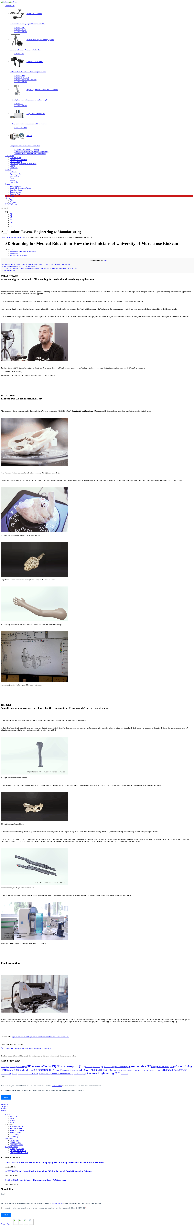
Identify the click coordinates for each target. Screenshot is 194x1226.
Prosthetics (33, 1074)
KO (11, 222)
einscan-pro (67, 1070)
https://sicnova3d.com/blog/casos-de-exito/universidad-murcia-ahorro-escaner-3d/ (40, 1037)
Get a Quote (9, 196)
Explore (8, 170)
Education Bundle (16, 1126)
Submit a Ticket (15, 194)
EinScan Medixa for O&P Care (25, 80)
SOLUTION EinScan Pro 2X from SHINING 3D (19, 266)
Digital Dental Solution (18, 1151)
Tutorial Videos (15, 192)
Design (12, 166)
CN (11, 226)
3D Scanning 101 (109, 1067)
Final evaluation (8, 270)
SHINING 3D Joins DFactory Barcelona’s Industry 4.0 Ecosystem (35, 1180)
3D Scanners (9, 6)
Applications (9, 156)
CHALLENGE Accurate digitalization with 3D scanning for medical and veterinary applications (36, 264)
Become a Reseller (16, 1145)
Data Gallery (14, 176)
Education (44, 1069)
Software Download (17, 1130)
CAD (154, 1067)
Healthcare (14, 168)
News (12, 178)
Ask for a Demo (15, 1143)
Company (8, 198)
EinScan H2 (18, 104)
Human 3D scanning (175, 1069)
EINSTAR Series (20, 128)
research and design (80, 1074)
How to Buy (14, 182)
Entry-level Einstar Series (19, 1153)
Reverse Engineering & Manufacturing (23, 164)
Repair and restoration (62, 1074)
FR (11, 218)
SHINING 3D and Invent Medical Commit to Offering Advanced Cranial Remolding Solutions (48, 1171)
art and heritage (122, 1067)
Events (12, 180)
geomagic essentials (141, 1070)
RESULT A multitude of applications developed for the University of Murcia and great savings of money (39, 268)
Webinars (13, 172)
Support (8, 184)
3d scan (22, 1066)
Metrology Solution (17, 1149)
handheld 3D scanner (156, 1070)
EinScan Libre (19, 76)
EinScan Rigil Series (21, 78)
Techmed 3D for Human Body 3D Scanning (30, 154)
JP (11, 224)
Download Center (16, 190)
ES (11, 220)
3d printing (12, 1067)
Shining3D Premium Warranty (20, 188)
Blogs (12, 1122)
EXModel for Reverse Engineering (26, 150)
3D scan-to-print (70, 1066)
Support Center (15, 186)
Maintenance (6, 1074)
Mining (14, 1074)
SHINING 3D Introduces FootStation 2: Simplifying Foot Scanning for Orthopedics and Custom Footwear (54, 1162)
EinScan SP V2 (19, 28)
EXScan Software (20, 32)
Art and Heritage (16, 162)
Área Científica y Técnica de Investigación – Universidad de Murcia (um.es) (28, 1048)
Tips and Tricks (15, 174)
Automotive (141, 1066)
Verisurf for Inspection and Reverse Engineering (31, 152)
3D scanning (98, 1067)
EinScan (57, 1070)
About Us (13, 200)
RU (11, 214)
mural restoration (23, 1074)
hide (105, 260)
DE (11, 216)
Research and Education (18, 160)
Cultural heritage (166, 1066)
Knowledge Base (16, 1128)
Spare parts (124, 1074)
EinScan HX (102, 1069)
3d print (4, 1067)
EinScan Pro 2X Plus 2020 (119, 1070)
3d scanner (89, 1067)
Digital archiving (27, 1070)
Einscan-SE (76, 1070)
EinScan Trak (19, 54)
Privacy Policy (6, 1224)
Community (14, 202)
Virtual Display (15, 158)
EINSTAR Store (11, 204)
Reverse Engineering (103, 1073)
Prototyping (45, 1074)
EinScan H (87, 1070)
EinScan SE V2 (20, 30)
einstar (131, 1070)
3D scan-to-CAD (41, 1066)
